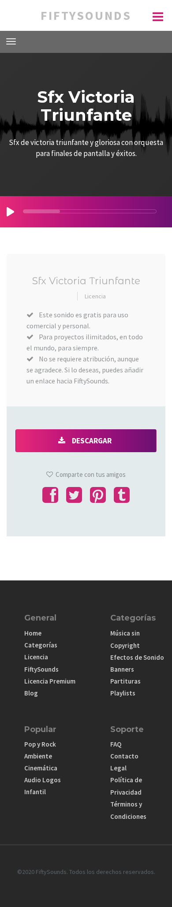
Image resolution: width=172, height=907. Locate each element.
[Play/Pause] (10, 211)
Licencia (95, 296)
